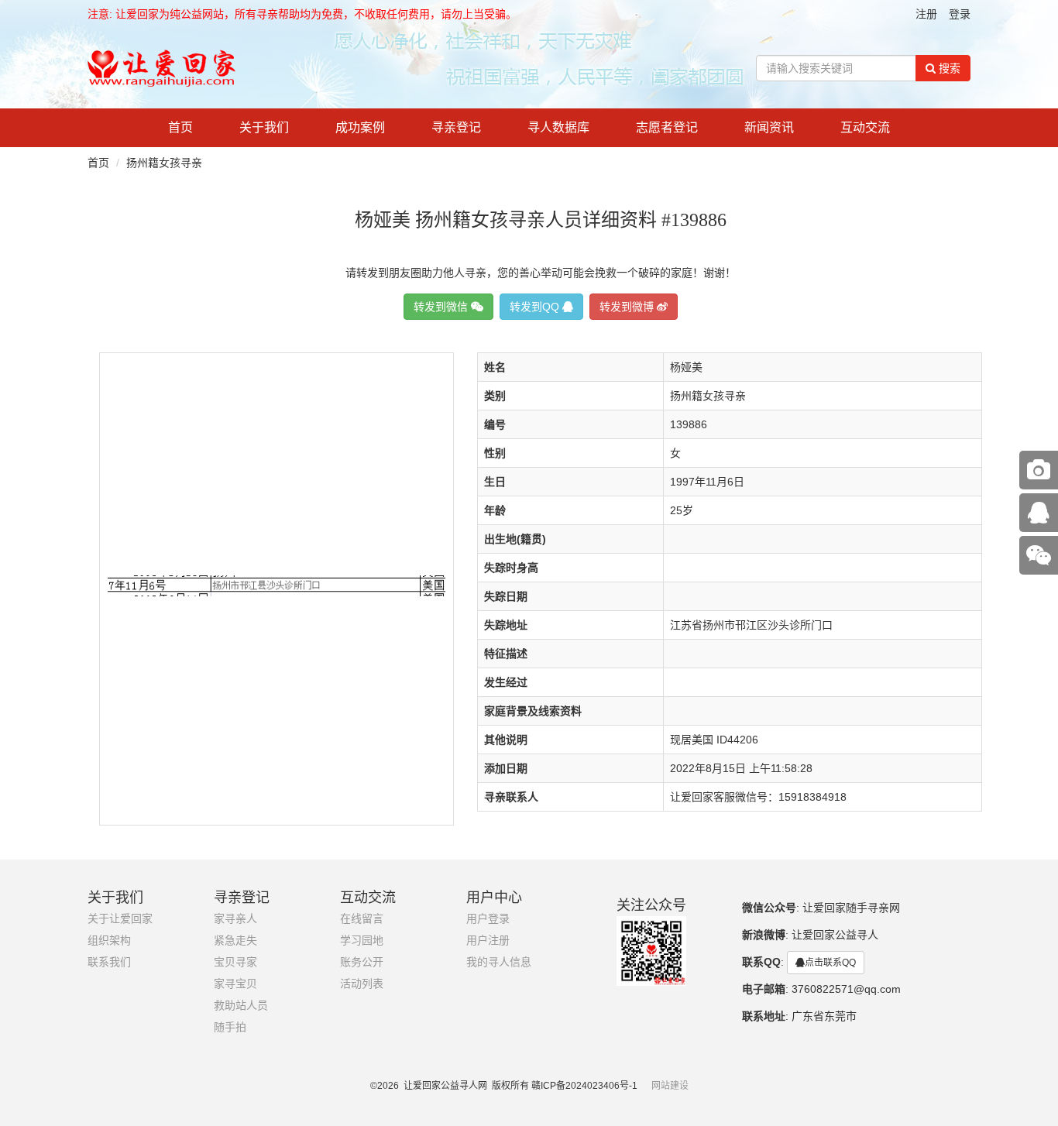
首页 (180, 127)
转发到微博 (628, 306)
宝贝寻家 (235, 962)
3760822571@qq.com (846, 989)
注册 (926, 14)
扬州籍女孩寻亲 (164, 162)
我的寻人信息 (498, 962)
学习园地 (361, 940)
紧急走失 (235, 940)
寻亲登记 (456, 127)
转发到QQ (536, 306)
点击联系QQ (830, 962)
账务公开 (361, 962)
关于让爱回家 (120, 919)
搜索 (948, 68)
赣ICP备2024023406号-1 (584, 1085)
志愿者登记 (667, 127)
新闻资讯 (769, 127)
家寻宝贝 (235, 984)
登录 (959, 14)
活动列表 (361, 984)
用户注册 (488, 940)
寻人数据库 (558, 127)
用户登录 (488, 919)
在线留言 (361, 919)
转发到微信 (442, 306)
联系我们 (109, 962)
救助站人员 (241, 1005)
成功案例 (360, 127)
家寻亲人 (235, 919)
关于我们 (264, 127)
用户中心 (494, 897)
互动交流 (865, 127)
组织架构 (109, 940)
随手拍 (230, 1027)
